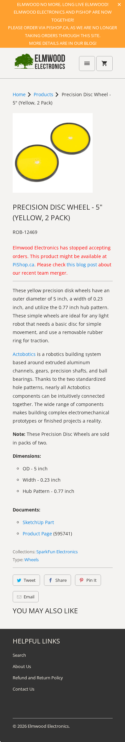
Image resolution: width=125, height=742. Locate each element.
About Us (22, 666)
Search (19, 655)
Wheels (31, 560)
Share (61, 580)
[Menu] (87, 63)
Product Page (37, 533)
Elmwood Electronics (48, 726)
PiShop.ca (23, 264)
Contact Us (23, 689)
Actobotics (24, 354)
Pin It (91, 580)
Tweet (30, 580)
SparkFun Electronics (57, 552)
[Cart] (104, 63)
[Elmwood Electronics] (39, 65)
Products (43, 94)
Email (29, 597)
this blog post (82, 264)
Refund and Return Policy (38, 678)
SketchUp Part (38, 522)
